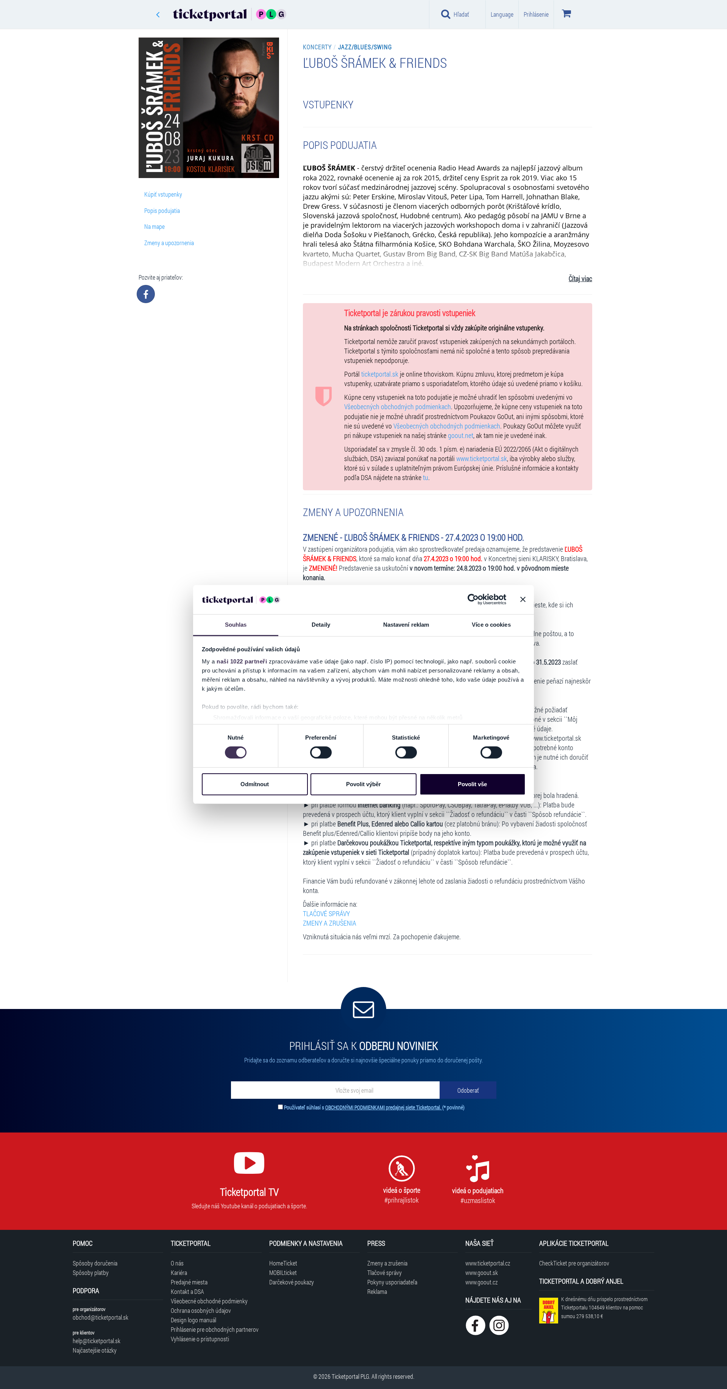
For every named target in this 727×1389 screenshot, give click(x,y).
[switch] (321, 752)
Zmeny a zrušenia (387, 1263)
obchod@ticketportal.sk (100, 1317)
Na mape (154, 226)
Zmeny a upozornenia (169, 243)
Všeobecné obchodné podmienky (209, 1301)
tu (425, 477)
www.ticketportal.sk (481, 458)
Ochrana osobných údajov (201, 1310)
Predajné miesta (189, 1282)
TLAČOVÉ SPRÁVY (326, 913)
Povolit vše (472, 784)
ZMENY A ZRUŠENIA (329, 923)
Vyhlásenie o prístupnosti (200, 1339)
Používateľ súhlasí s (374, 1107)
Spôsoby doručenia (95, 1263)
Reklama (377, 1291)
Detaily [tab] (321, 624)
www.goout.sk (481, 1272)
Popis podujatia (162, 210)
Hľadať (461, 14)
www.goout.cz (481, 1282)
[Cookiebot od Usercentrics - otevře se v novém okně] (473, 599)
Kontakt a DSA (187, 1291)
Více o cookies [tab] (491, 624)
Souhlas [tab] (236, 624)
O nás (177, 1263)
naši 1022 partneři (242, 661)
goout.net (460, 435)
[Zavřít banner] (523, 599)
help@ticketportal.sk (96, 1341)
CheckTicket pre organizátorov (574, 1263)
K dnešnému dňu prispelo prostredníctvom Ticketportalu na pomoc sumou (604, 1307)
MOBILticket (283, 1272)
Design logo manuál (193, 1320)
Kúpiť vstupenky (163, 194)
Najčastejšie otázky (95, 1350)
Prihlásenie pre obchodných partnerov (215, 1329)
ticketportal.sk (379, 374)
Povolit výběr (363, 784)
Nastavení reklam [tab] (406, 624)
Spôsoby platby (91, 1272)
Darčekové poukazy (291, 1282)
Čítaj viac (580, 278)
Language (502, 14)
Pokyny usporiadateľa (392, 1282)
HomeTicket (283, 1263)
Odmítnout (254, 784)
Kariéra (179, 1272)
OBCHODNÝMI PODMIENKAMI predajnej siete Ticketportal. (383, 1107)
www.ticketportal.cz (487, 1263)
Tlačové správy (384, 1272)
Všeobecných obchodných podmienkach (397, 406)
